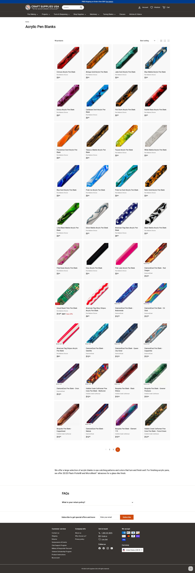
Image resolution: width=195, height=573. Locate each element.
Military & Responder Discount (62, 548)
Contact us (55, 533)
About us (78, 533)
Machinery (94, 14)
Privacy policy (79, 539)
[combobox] (73, 7)
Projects (45, 14)
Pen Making (31, 14)
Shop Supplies (79, 14)
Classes (122, 14)
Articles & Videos (135, 14)
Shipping (54, 536)
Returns (54, 539)
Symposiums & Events (59, 542)
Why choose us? (80, 536)
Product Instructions (59, 555)
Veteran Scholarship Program (62, 551)
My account (56, 558)
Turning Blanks (108, 14)
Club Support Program (59, 545)
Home (27, 22)
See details (109, 1)
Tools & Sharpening (61, 14)
